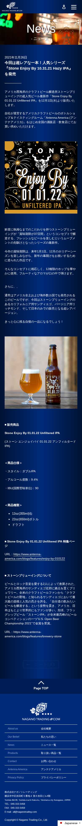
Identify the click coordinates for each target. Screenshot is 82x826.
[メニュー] (73, 6)
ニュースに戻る (44, 664)
